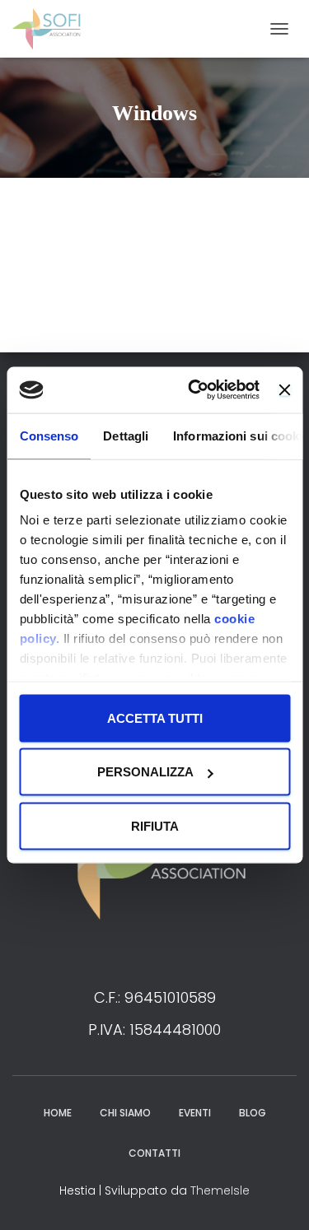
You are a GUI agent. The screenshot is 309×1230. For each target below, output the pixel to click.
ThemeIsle (220, 1190)
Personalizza (145, 772)
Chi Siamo (125, 1113)
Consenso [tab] (48, 435)
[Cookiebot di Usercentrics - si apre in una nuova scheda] (194, 390)
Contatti (154, 1153)
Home (58, 1113)
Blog (252, 1113)
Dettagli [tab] (125, 435)
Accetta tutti (155, 717)
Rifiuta (155, 825)
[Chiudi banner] (284, 389)
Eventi (195, 1113)
